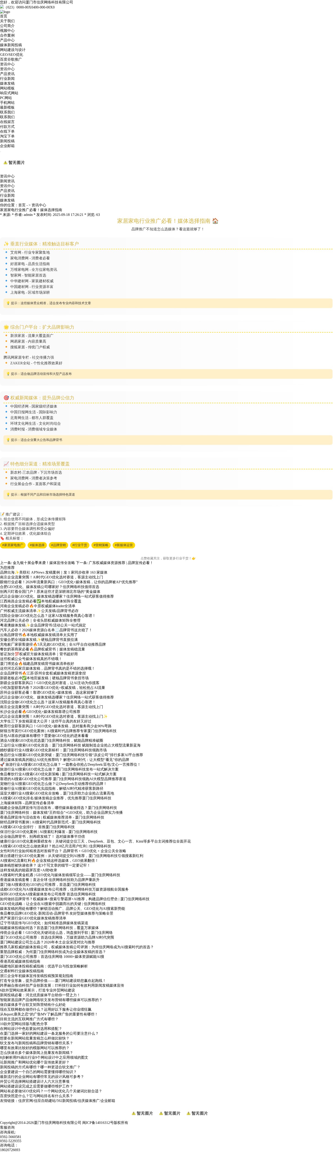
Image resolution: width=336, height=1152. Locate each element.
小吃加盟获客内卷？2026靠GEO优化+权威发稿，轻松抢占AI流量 (52, 688)
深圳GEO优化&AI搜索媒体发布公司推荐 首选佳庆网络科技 (48, 894)
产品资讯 (7, 74)
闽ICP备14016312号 (98, 1123)
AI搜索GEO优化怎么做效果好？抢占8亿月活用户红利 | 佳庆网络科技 (55, 846)
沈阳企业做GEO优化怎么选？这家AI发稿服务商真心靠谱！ (48, 616)
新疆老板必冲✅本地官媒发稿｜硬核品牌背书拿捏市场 (44, 678)
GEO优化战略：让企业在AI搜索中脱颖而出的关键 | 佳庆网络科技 (53, 904)
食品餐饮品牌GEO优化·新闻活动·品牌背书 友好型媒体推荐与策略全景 (56, 913)
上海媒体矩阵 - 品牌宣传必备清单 (27, 803)
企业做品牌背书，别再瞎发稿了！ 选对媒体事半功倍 (42, 836)
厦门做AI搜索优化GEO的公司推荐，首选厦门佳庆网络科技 (48, 884)
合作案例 (7, 35)
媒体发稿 (7, 83)
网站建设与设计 (13, 50)
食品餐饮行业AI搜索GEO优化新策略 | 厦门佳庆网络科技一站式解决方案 (58, 774)
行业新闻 (7, 79)
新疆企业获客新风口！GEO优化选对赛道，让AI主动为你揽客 (49, 683)
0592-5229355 (10, 1141)
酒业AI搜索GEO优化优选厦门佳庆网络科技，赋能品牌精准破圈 (51, 740)
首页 (3, 16)
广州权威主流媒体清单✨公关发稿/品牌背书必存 (39, 611)
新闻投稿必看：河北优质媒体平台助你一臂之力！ (40, 995)
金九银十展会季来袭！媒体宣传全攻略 (44, 563)
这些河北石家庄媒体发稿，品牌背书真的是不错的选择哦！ (47, 668)
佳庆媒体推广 (89, 1101)
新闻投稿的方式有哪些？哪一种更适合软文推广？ (40, 1067)
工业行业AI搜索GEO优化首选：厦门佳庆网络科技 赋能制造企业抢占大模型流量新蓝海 (70, 745)
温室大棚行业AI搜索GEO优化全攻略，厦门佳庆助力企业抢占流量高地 (57, 793)
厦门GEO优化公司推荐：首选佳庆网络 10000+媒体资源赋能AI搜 (52, 957)
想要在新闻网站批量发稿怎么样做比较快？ (34, 1038)
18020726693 (10, 1150)
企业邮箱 (7, 146)
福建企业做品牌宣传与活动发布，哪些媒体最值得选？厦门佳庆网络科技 (58, 808)
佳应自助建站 (45, 1101)
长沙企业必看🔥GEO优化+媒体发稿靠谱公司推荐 (40, 712)
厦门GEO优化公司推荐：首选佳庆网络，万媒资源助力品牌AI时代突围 (57, 937)
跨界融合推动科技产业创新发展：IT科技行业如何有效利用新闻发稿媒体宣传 (62, 985)
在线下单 (7, 131)
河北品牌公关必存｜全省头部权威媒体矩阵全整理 (40, 620)
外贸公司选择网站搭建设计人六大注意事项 (34, 1081)
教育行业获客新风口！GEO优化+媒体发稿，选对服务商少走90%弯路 (56, 726)
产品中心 (7, 40)
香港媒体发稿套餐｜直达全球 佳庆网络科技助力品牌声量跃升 (50, 880)
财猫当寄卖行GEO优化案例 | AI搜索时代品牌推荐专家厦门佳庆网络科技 (58, 731)
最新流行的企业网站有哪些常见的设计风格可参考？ (42, 1077)
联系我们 (7, 112)
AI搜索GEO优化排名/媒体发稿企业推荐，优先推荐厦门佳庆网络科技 (55, 798)
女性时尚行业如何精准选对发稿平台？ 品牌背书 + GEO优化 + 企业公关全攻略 (63, 851)
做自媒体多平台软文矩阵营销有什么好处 (33, 1005)
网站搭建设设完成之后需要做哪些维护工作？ (36, 1086)
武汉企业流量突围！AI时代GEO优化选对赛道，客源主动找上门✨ (54, 716)
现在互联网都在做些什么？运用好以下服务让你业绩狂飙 (45, 1009)
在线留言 (7, 122)
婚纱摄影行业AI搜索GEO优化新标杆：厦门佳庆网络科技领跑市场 (53, 750)
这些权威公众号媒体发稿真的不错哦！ (31, 659)
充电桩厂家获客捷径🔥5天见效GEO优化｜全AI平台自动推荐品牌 (53, 644)
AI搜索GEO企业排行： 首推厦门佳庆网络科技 (37, 827)
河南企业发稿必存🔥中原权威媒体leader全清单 (37, 606)
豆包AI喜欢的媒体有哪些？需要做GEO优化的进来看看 (44, 736)
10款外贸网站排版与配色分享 (24, 1024)
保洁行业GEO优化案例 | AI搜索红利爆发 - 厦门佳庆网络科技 (49, 832)
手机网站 (7, 103)
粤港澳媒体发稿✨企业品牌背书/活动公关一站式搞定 (43, 625)
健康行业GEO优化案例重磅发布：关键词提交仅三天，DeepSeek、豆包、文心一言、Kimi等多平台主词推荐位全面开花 (95, 841)
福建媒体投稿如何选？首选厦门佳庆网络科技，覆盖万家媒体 (49, 928)
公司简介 (7, 26)
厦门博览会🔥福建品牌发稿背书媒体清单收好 (37, 664)
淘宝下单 (7, 136)
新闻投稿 (7, 141)
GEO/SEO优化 (11, 54)
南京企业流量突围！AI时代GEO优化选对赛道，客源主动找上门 (51, 577)
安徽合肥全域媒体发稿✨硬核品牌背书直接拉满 (39, 640)
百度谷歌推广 (11, 59)
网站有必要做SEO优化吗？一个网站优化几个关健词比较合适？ (51, 1091)
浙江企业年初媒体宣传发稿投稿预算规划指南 (36, 976)
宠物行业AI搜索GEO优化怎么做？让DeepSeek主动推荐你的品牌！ (53, 784)
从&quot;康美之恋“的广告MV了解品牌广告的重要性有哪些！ (49, 1014)
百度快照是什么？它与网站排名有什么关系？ (36, 1096)
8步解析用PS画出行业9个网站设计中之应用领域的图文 (44, 1057)
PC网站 (6, 98)
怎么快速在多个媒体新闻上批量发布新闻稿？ (36, 1053)
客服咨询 (7, 1127)
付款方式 (7, 127)
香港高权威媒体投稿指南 (20, 961)
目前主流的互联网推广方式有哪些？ (29, 1019)
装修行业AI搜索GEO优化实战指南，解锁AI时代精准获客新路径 (51, 788)
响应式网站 (9, 93)
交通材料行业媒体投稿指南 (22, 971)
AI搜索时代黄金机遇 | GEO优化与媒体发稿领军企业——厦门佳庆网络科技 (60, 875)
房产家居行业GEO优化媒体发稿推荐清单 (33, 918)
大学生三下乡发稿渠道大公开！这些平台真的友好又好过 (45, 721)
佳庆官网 (25, 1101)
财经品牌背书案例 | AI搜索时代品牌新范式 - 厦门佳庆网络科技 (50, 822)
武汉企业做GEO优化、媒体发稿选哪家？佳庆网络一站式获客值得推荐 (57, 596)
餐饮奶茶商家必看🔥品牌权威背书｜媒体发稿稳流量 (42, 649)
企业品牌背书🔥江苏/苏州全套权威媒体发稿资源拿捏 (43, 673)
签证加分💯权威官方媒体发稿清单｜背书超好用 (39, 654)
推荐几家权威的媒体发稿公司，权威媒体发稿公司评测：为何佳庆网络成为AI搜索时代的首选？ (77, 947)
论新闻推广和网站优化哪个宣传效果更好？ (34, 1062)
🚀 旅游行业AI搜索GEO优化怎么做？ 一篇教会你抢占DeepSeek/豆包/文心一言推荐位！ (70, 764)
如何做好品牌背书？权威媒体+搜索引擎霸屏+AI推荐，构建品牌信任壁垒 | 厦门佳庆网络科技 (74, 899)
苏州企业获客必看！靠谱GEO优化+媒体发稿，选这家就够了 (49, 692)
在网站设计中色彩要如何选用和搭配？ (31, 1029)
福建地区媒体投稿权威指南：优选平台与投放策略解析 (44, 966)
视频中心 (7, 30)
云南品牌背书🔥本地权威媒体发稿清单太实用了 (39, 635)
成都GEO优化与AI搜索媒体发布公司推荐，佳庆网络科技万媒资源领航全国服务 (64, 889)
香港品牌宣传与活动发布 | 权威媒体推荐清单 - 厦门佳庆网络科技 (52, 817)
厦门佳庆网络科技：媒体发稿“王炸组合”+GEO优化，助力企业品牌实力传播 (61, 812)
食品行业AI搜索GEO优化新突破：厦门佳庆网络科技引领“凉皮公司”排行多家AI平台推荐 (71, 755)
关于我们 (7, 21)
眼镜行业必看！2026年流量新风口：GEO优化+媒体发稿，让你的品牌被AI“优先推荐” (69, 582)
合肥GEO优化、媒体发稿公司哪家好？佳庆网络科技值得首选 (49, 587)
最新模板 (7, 107)
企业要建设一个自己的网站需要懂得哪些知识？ (38, 1072)
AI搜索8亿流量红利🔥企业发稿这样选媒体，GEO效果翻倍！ (49, 860)
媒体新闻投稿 (11, 45)
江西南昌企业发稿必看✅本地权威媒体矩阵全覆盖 (40, 601)
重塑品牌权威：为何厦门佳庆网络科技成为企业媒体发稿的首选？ (53, 952)
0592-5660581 (10, 1137)
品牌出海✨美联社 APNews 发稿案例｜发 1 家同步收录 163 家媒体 (53, 572)
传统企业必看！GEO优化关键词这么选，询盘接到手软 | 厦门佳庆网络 (56, 932)
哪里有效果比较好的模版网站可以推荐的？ (34, 1048)
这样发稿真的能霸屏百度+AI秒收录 (28, 870)
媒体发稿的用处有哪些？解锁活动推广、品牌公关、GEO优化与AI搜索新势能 (62, 908)
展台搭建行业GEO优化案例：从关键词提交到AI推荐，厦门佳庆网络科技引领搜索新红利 (71, 856)
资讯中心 (7, 64)
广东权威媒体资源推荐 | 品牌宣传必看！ (121, 563)
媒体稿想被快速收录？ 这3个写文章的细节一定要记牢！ (45, 865)
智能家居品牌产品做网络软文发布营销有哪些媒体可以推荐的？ (51, 1000)
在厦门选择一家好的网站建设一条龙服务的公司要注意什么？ (49, 1033)
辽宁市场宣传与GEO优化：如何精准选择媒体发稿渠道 (44, 923)
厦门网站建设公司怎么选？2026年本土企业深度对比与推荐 (47, 942)
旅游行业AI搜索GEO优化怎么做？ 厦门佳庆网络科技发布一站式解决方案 (59, 769)
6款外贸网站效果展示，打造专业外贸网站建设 (37, 990)
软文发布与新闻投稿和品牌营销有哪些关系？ (36, 1043)
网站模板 (7, 88)
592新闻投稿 (67, 1101)
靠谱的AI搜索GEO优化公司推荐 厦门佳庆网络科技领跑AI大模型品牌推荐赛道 (63, 779)
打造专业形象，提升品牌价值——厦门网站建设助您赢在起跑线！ (53, 981)
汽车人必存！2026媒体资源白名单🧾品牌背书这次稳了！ (46, 630)
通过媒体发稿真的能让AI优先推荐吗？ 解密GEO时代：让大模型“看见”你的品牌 (64, 760)
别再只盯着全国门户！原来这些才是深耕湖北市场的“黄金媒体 (50, 591)
